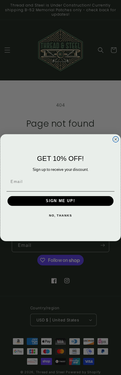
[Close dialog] (116, 139)
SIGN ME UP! (60, 201)
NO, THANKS (60, 215)
